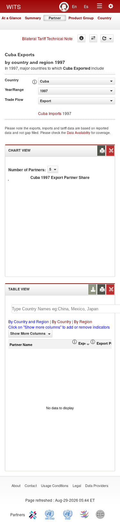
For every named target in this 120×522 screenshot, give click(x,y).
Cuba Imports (49, 113)
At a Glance (11, 17)
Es (86, 6)
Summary (33, 17)
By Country (61, 321)
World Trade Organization (84, 514)
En (74, 6)
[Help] (81, 38)
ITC (34, 514)
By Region (83, 321)
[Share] (107, 38)
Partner (55, 17)
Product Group (81, 17)
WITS (13, 6)
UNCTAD (50, 514)
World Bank (101, 514)
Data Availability (79, 132)
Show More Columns (28, 333)
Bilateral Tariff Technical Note (47, 38)
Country (104, 17)
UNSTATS (67, 514)
